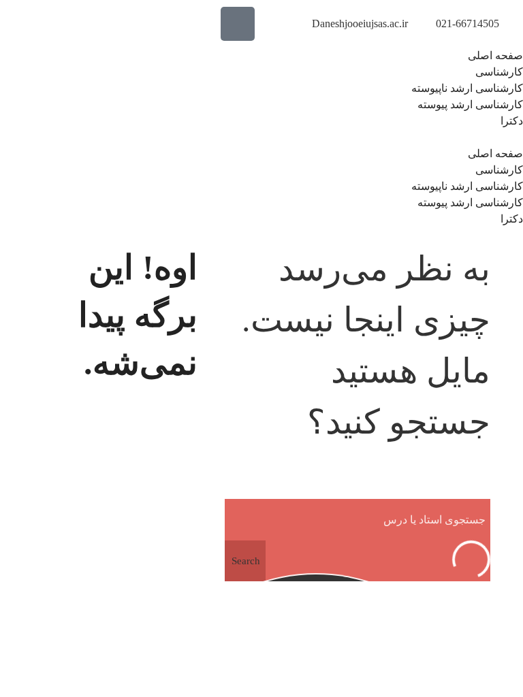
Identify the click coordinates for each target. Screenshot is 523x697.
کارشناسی (499, 72)
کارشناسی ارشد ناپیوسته (467, 88)
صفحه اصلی (495, 55)
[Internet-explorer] (238, 24)
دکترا (512, 121)
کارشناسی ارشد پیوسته (470, 104)
